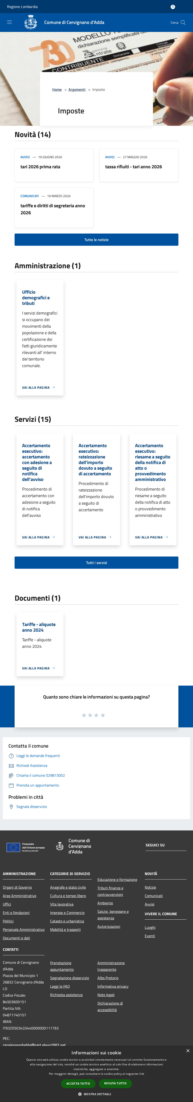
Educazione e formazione (117, 879)
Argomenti (76, 89)
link (141, 1074)
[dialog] (96, 1074)
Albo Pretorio (107, 978)
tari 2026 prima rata (40, 166)
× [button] (187, 1051)
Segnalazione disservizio (69, 978)
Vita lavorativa (61, 904)
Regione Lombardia (22, 6)
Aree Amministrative (19, 895)
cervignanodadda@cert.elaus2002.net (34, 1045)
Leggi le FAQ (60, 986)
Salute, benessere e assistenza (113, 915)
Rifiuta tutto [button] (115, 1083)
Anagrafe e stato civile (68, 887)
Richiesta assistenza (66, 995)
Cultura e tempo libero (68, 895)
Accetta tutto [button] (78, 1084)
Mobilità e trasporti (65, 929)
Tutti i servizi (96, 562)
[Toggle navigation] (9, 22)
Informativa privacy (113, 986)
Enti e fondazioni (16, 912)
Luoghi (150, 927)
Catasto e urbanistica (67, 921)
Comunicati (29, 195)
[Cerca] (183, 22)
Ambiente (105, 903)
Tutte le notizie (96, 239)
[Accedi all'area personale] (172, 6)
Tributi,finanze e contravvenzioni (110, 891)
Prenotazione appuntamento (62, 966)
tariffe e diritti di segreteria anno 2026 (52, 209)
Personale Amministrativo (23, 929)
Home (57, 89)
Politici (8, 921)
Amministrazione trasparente (111, 966)
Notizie (150, 887)
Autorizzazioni (108, 926)
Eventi (150, 936)
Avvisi (25, 156)
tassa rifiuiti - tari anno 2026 (133, 166)
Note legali (106, 995)
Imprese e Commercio (67, 912)
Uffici (7, 904)
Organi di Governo (17, 887)
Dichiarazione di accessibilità (110, 1006)
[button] (96, 1094)
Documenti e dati (16, 938)
